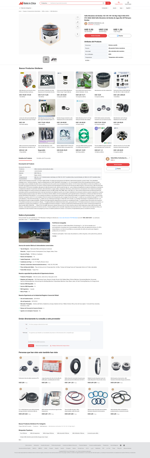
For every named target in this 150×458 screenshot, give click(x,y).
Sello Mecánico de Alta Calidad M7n (103, 90)
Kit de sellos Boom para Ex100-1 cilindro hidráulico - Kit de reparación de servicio (83, 91)
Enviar (31, 346)
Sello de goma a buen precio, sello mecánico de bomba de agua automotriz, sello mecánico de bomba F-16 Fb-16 (120, 379)
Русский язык (81, 448)
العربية (92, 448)
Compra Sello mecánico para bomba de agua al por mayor (34, 437)
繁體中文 (40, 448)
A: (26, 328)
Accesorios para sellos (93, 433)
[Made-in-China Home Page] (27, 3)
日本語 (45, 448)
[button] (103, 3)
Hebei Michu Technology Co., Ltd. (96, 23)
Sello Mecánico (54, 11)
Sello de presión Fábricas (63, 433)
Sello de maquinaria (35, 433)
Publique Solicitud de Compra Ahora (59, 345)
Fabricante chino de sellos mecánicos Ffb (29, 378)
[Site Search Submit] (108, 3)
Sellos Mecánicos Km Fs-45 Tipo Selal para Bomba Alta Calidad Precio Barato (83, 119)
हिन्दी (103, 448)
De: (26, 324)
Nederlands (97, 448)
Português (68, 448)
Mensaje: (25, 332)
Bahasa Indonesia (127, 448)
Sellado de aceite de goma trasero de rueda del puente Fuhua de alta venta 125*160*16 (97, 379)
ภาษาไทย (108, 448)
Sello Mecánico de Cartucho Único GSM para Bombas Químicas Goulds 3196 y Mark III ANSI (27, 91)
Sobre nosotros (28, 445)
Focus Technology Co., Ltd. (72, 451)
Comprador (104, 8)
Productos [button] (44, 3)
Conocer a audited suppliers (95, 445)
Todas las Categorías (26, 8)
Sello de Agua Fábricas (48, 433)
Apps (121, 8)
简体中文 (34, 448)
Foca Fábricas (23, 433)
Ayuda (114, 8)
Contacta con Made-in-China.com (70, 445)
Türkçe (113, 448)
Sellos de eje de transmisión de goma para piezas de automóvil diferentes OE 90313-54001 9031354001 (75, 379)
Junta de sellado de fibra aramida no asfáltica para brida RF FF (84, 146)
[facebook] (120, 445)
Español (56, 448)
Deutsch (62, 448)
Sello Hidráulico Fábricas (78, 433)
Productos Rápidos (83, 445)
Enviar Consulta (95, 35)
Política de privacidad (56, 445)
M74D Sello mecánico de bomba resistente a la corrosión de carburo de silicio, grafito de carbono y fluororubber (103, 119)
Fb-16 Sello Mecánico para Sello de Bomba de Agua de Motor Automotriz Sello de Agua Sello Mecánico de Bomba (29, 411)
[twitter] (124, 445)
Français (51, 448)
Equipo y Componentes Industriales (31, 11)
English (28, 448)
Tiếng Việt (119, 448)
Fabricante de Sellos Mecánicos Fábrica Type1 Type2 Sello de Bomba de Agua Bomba (64, 91)
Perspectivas (105, 445)
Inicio (20, 11)
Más (20, 440)
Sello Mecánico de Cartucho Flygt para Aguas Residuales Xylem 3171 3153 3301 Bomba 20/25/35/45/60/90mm (46, 119)
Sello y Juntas (45, 11)
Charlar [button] (121, 35)
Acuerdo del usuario (45, 445)
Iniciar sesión (128, 4)
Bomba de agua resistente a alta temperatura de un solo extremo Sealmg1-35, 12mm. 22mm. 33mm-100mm (65, 119)
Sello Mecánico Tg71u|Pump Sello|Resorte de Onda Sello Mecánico (120, 119)
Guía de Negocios (114, 445)
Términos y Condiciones (130, 452)
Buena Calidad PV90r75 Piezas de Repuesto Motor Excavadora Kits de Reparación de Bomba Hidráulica (65, 146)
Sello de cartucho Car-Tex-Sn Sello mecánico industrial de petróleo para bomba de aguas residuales (122, 146)
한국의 (87, 448)
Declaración (36, 445)
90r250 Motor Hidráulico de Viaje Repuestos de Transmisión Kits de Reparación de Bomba (46, 91)
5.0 (113, 160)
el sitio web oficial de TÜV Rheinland (68, 217)
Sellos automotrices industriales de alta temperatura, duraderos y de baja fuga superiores (27, 146)
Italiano (74, 448)
